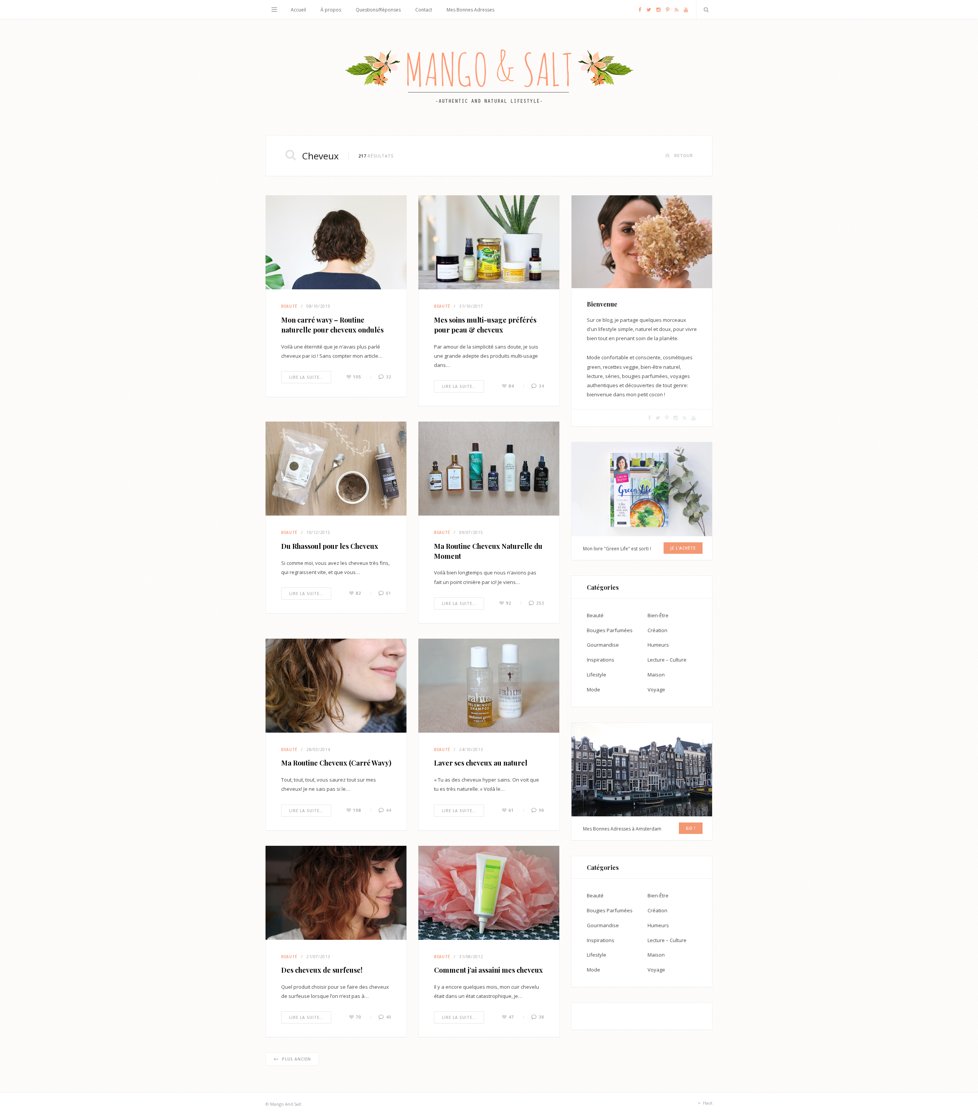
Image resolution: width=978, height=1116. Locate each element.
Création (657, 630)
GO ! (691, 828)
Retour (683, 155)
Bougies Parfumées (610, 630)
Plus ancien (296, 1059)
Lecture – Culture (667, 659)
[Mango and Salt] (489, 77)
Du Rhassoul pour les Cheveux (329, 546)
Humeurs (658, 644)
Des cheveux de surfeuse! (322, 970)
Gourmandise (603, 644)
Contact (423, 9)
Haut (707, 1103)
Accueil (298, 9)
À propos (331, 9)
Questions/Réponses (378, 9)
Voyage (656, 689)
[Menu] (274, 9)
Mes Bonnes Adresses (470, 9)
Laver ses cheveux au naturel (480, 762)
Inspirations (600, 659)
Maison (656, 674)
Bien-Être (658, 615)
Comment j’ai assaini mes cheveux (488, 970)
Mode (593, 689)
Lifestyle (596, 674)
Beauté (289, 306)
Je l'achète (683, 548)
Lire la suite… (306, 377)
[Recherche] (704, 9)
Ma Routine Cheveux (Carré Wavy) (336, 762)
